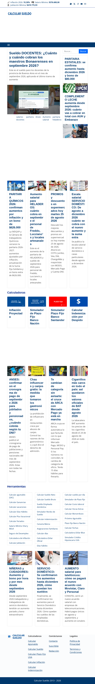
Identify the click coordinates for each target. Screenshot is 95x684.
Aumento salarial (47, 118)
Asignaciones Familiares (47, 528)
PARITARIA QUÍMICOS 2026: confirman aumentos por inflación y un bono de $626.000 (16, 211)
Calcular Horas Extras (74, 509)
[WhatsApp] (71, 3)
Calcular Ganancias (17, 502)
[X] (74, 3)
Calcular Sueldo (35, 649)
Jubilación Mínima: (23, 5)
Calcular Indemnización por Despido (78, 314)
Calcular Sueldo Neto (46, 495)
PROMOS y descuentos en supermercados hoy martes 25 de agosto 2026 (58, 207)
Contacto (53, 641)
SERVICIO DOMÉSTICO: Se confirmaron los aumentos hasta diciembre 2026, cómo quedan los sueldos (47, 580)
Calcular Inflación (36, 662)
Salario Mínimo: (47, 2)
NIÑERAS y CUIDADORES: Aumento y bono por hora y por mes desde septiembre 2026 (19, 580)
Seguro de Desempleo (18, 533)
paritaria (30, 117)
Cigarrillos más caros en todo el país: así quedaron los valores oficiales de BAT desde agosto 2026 (79, 398)
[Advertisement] (65, 24)
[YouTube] (81, 3)
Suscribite (54, 646)
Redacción (54, 651)
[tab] (8, 44)
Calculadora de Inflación (19, 538)
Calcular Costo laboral (74, 504)
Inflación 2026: (20, 2)
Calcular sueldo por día (75, 495)
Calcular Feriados (16, 521)
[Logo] (20, 13)
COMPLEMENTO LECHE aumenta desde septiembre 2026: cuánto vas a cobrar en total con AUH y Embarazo (75, 108)
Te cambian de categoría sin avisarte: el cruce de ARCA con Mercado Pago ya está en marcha (57, 399)
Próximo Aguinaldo (73, 518)
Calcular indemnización (47, 519)
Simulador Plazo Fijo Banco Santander (58, 314)
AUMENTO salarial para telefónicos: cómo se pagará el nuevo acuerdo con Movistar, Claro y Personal (75, 580)
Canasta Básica (43, 524)
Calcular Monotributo (74, 513)
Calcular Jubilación (17, 543)
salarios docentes (20, 118)
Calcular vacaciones (17, 507)
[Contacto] (85, 3)
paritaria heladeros (57, 118)
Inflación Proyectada (15, 313)
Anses (38, 117)
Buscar (83, 51)
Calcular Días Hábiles (18, 511)
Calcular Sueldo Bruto (46, 499)
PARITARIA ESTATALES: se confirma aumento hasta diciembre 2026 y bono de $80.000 (75, 68)
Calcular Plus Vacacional (19, 516)
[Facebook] (78, 3)
